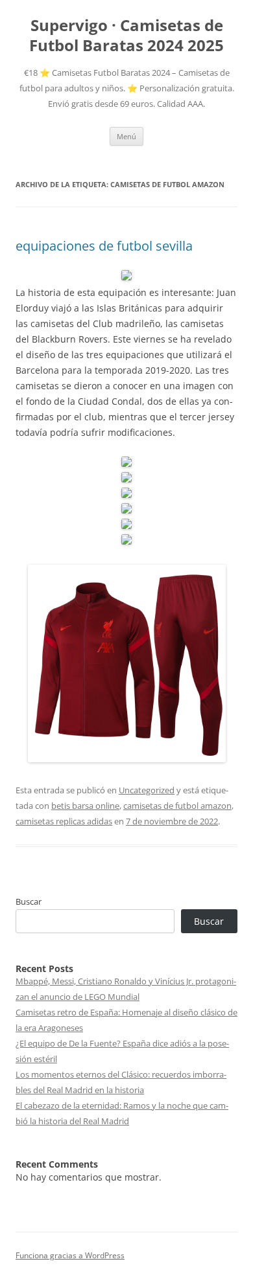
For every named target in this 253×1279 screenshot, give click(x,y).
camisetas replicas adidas (64, 821)
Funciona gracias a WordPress (70, 1255)
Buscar (29, 901)
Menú (126, 136)
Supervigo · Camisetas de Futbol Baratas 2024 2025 (126, 36)
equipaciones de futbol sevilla (104, 246)
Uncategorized (147, 790)
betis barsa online (85, 805)
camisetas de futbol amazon (177, 805)
